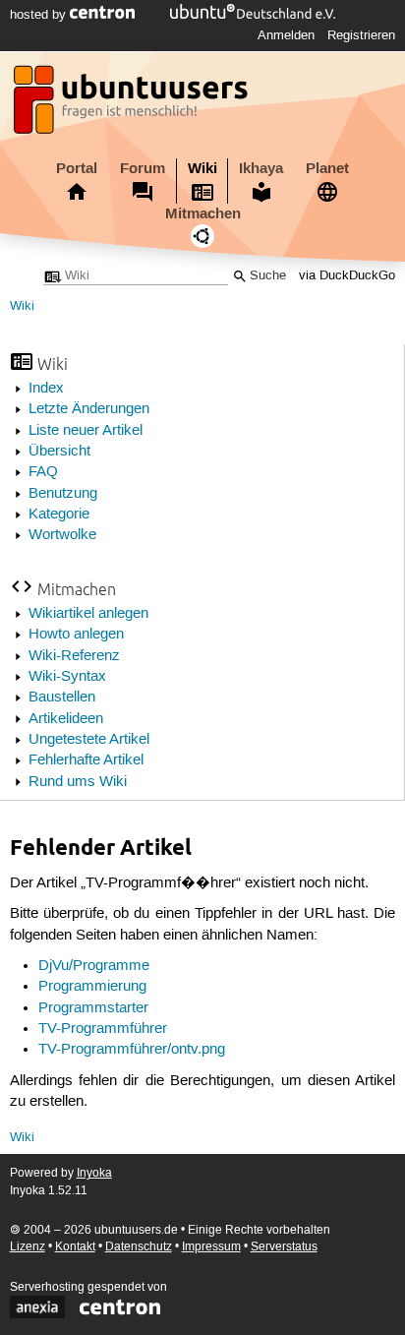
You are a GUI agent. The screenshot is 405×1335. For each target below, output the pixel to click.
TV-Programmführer (102, 1029)
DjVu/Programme (93, 966)
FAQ (43, 472)
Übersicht (59, 451)
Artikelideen (66, 719)
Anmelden (286, 35)
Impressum (211, 1247)
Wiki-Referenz (74, 656)
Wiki (202, 168)
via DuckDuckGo (347, 276)
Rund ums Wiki (78, 782)
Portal (76, 168)
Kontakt (75, 1247)
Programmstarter (93, 1008)
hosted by (40, 15)
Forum (142, 168)
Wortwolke (62, 535)
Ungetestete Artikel (89, 740)
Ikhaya (261, 168)
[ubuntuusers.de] (133, 105)
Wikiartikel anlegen (88, 614)
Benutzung (63, 494)
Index (46, 388)
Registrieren (361, 35)
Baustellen (62, 697)
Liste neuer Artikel (86, 431)
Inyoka (94, 1173)
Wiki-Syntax (67, 677)
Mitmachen (203, 213)
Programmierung (92, 987)
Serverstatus (284, 1247)
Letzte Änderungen (89, 409)
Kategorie (59, 514)
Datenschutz (138, 1247)
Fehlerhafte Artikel (86, 760)
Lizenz (27, 1247)
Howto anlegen (76, 634)
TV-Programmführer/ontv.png (131, 1050)
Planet (327, 168)
